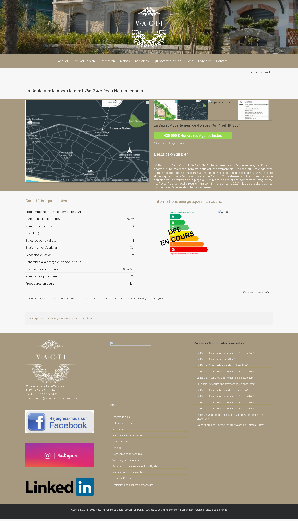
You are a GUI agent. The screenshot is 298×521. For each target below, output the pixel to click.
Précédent (252, 72)
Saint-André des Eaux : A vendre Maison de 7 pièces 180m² (230, 424)
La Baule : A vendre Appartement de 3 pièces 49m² (225, 377)
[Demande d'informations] (123, 201)
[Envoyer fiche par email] (130, 201)
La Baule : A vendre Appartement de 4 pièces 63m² (225, 402)
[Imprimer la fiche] (117, 201)
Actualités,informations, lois (128, 435)
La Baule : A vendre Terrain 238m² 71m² (219, 359)
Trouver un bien (121, 416)
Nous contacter (120, 441)
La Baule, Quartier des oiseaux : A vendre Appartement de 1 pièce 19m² (231, 416)
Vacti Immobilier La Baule (109, 509)
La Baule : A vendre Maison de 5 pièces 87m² (222, 390)
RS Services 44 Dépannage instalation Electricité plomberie (196, 509)
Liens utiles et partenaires (127, 453)
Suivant (265, 72)
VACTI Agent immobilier (125, 460)
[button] (234, 60)
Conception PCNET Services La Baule (144, 509)
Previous (19, 137)
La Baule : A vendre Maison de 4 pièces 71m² (222, 365)
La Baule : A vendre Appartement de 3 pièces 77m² (225, 353)
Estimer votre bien (122, 423)
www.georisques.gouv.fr (151, 298)
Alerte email (119, 429)
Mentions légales (122, 478)
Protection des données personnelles (132, 484)
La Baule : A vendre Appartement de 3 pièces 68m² (225, 371)
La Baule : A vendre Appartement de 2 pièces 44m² (225, 396)
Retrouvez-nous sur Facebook (129, 472)
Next (155, 137)
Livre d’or (117, 447)
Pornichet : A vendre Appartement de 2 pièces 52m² (226, 383)
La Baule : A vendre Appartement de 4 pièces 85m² (225, 408)
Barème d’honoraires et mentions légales (135, 466)
